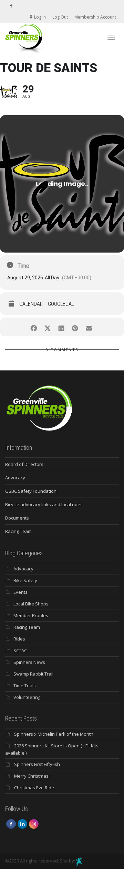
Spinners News (29, 662)
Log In (40, 17)
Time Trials (24, 685)
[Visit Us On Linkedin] (22, 823)
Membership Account (95, 17)
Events (20, 592)
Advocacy (15, 478)
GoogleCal (61, 304)
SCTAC (20, 650)
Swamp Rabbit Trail (33, 674)
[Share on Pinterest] (75, 327)
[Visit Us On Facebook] (11, 823)
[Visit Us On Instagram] (33, 823)
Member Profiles (30, 615)
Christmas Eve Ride (34, 787)
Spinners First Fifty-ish (37, 764)
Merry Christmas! (32, 776)
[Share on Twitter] (47, 327)
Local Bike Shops (31, 604)
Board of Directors (24, 464)
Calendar (31, 304)
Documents (17, 518)
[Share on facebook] (34, 327)
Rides (19, 639)
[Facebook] (11, 5)
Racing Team (18, 531)
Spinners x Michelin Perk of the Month (53, 734)
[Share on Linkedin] (61, 327)
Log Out (60, 17)
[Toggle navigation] (111, 37)
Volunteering (26, 697)
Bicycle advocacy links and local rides (44, 504)
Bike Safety (25, 580)
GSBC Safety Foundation (30, 491)
